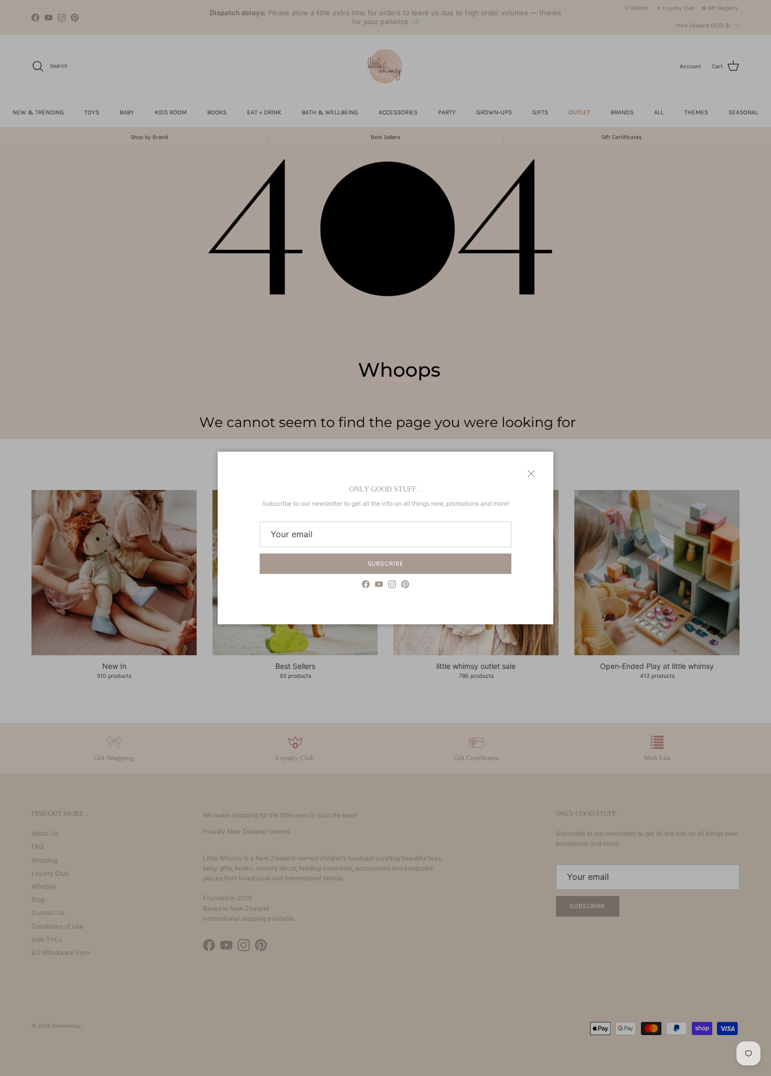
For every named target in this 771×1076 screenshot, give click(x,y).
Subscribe (386, 563)
